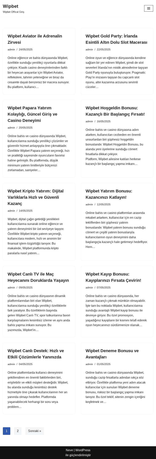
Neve (69, 450)
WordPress (82, 450)
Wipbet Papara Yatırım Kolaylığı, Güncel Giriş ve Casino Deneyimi (32, 114)
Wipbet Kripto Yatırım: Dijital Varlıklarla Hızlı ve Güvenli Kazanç (36, 197)
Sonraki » (34, 431)
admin (11, 49)
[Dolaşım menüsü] (148, 8)
